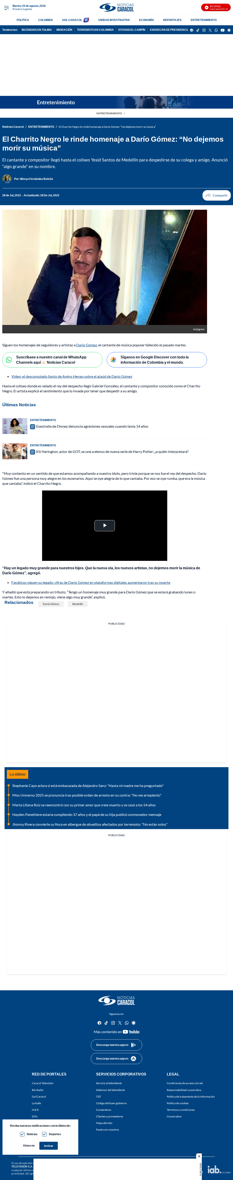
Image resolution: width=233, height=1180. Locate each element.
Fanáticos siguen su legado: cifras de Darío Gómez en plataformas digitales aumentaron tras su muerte (90, 582)
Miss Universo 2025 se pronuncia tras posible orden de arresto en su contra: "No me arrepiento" (86, 795)
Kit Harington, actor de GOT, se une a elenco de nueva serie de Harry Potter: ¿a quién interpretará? (112, 451)
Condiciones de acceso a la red (185, 1083)
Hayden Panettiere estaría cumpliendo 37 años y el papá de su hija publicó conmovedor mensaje (86, 814)
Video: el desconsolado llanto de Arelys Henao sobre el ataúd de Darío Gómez (71, 376)
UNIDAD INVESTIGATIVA (114, 20)
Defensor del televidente (110, 1089)
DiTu (35, 1116)
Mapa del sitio (104, 1123)
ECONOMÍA (146, 20)
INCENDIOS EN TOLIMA (37, 29)
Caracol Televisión (42, 1083)
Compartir (217, 195)
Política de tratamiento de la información (191, 1096)
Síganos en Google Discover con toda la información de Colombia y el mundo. (155, 359)
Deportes (55, 1134)
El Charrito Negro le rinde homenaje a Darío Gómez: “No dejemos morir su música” (107, 126)
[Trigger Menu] (6, 7)
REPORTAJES (172, 20)
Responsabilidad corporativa (184, 1089)
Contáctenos (103, 1109)
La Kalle (36, 1103)
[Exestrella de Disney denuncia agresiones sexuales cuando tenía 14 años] (14, 426)
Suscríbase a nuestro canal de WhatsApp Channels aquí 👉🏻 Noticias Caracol (51, 359)
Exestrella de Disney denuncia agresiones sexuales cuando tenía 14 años (92, 426)
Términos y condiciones (181, 1109)
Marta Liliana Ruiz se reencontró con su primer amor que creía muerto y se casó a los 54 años (84, 805)
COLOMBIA (45, 20)
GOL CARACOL (72, 20)
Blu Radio (37, 1089)
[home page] (116, 7)
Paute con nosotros (107, 1129)
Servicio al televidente (109, 1083)
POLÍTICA (23, 20)
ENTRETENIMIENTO (204, 20)
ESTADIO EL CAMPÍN (131, 29)
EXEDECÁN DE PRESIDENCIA (169, 29)
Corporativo (174, 1116)
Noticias (32, 1134)
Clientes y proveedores (109, 1116)
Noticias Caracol (13, 126)
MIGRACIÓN (64, 29)
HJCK (35, 1109)
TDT (98, 1096)
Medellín (77, 604)
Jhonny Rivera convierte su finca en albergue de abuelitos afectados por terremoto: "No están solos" (89, 824)
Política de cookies (178, 1103)
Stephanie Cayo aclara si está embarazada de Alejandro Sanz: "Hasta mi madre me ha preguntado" (88, 785)
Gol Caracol (39, 1096)
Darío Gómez (86, 345)
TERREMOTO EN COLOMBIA (95, 29)
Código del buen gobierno (111, 1103)
